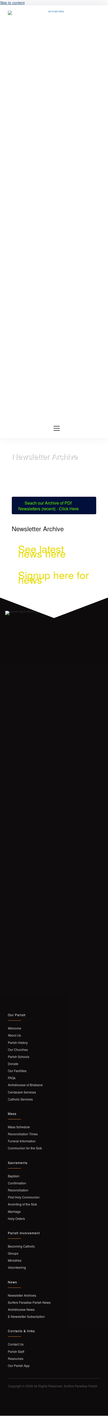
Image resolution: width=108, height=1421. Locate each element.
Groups (13, 1253)
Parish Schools (18, 1056)
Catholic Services (20, 1099)
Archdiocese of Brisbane (25, 1085)
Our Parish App (19, 1365)
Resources (15, 1358)
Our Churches (18, 1049)
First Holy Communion (24, 1197)
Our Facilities (17, 1070)
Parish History (18, 1042)
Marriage (14, 1211)
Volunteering (17, 1267)
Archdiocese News (21, 1309)
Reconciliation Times (23, 1134)
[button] (10, 1401)
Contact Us (16, 1344)
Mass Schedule (19, 1127)
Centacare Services (22, 1092)
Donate (13, 1063)
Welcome (14, 1028)
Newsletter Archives (22, 1295)
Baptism (13, 1176)
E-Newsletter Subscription (26, 1316)
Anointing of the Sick (22, 1204)
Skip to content (12, 2)
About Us (14, 1035)
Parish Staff (16, 1351)
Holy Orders (16, 1218)
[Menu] (56, 428)
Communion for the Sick (25, 1148)
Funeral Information (22, 1141)
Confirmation (17, 1183)
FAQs (11, 1077)
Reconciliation (18, 1190)
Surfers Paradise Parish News (29, 1302)
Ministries (14, 1260)
